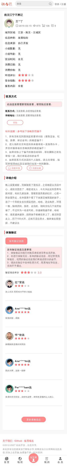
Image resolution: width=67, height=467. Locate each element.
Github (18, 440)
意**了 (19, 21)
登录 (57, 4)
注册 (63, 4)
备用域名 (29, 440)
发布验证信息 (16, 241)
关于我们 (7, 440)
